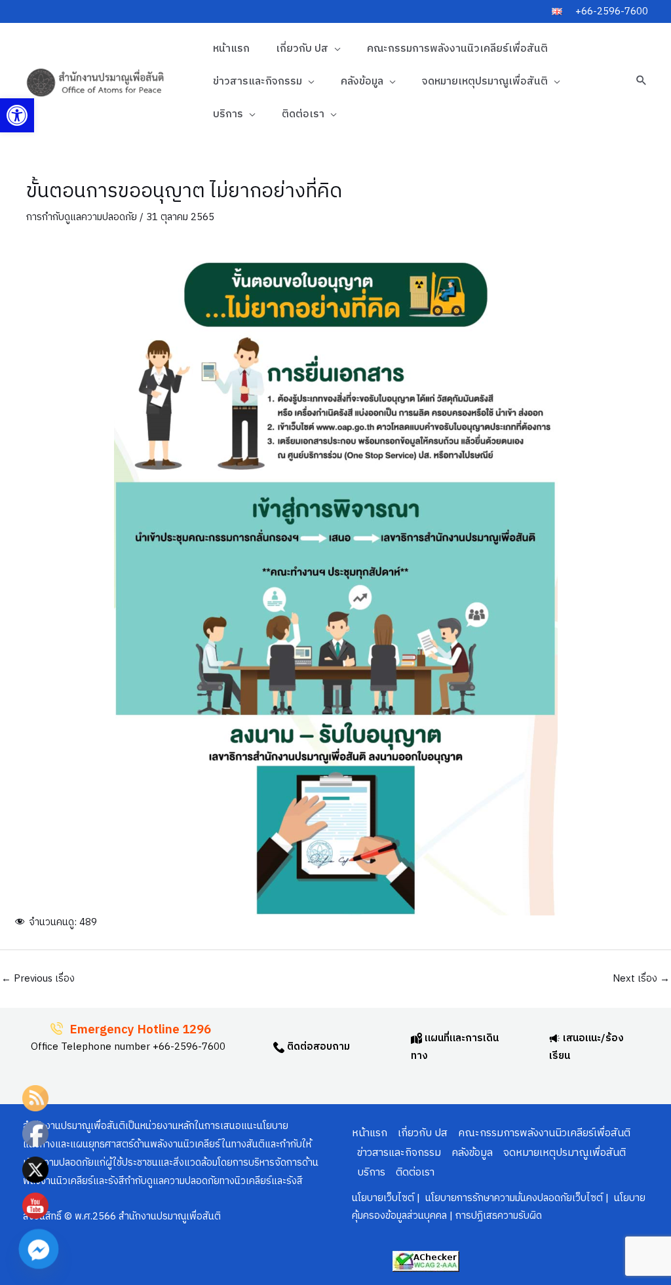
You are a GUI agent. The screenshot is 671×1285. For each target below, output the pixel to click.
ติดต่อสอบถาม (317, 1047)
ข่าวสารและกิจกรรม (257, 81)
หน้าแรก (231, 49)
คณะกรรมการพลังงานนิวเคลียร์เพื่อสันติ (457, 49)
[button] (17, 115)
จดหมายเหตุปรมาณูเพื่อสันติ (485, 81)
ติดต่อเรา (303, 114)
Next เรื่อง (641, 979)
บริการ (228, 114)
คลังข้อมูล (362, 81)
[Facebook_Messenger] (38, 1249)
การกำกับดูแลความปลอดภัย (81, 217)
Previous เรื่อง (38, 979)
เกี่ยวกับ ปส (302, 49)
